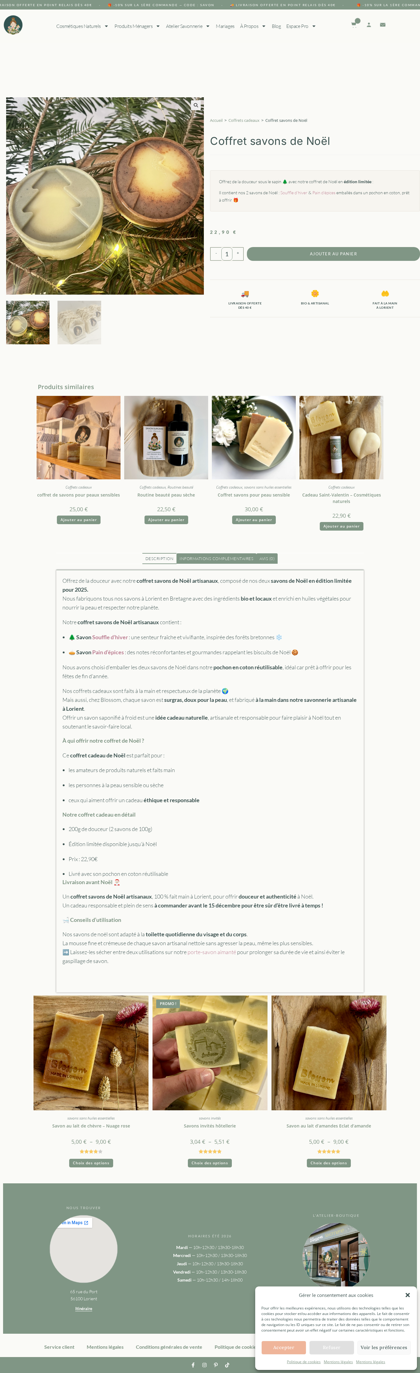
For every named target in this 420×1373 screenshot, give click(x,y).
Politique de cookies (304, 1361)
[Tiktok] (227, 1365)
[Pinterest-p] (216, 1365)
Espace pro (297, 26)
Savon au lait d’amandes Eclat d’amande (329, 1126)
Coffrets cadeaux (244, 120)
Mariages (225, 26)
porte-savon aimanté (212, 952)
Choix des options (91, 1163)
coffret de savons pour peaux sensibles (78, 495)
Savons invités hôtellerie (210, 1126)
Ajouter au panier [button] (79, 519)
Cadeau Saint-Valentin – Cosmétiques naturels (341, 498)
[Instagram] (204, 1365)
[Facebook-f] (193, 1365)
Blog (276, 26)
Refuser (332, 1347)
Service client (59, 1347)
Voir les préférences (384, 1347)
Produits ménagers (133, 26)
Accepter (284, 1347)
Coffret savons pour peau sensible (254, 495)
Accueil (216, 120)
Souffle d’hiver (293, 192)
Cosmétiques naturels (78, 26)
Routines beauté (180, 487)
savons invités (210, 1118)
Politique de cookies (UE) (242, 1347)
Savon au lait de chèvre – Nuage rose (91, 1126)
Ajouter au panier (333, 253)
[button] (408, 1295)
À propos (249, 26)
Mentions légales (338, 1361)
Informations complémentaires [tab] (216, 558)
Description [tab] (159, 558)
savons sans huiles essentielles (267, 487)
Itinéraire (83, 1308)
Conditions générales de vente (169, 1347)
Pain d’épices (323, 192)
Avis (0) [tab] (267, 558)
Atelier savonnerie (184, 26)
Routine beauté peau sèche (166, 495)
